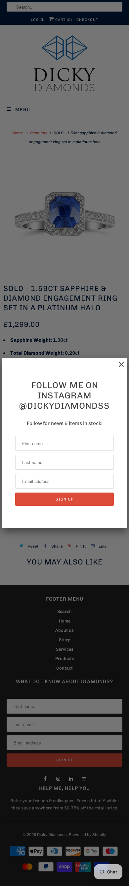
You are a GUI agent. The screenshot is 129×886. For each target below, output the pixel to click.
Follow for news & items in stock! (65, 423)
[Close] (118, 368)
